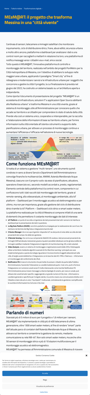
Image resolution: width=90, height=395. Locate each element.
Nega (45, 379)
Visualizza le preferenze (45, 386)
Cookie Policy (44, 392)
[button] (86, 355)
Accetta (45, 373)
